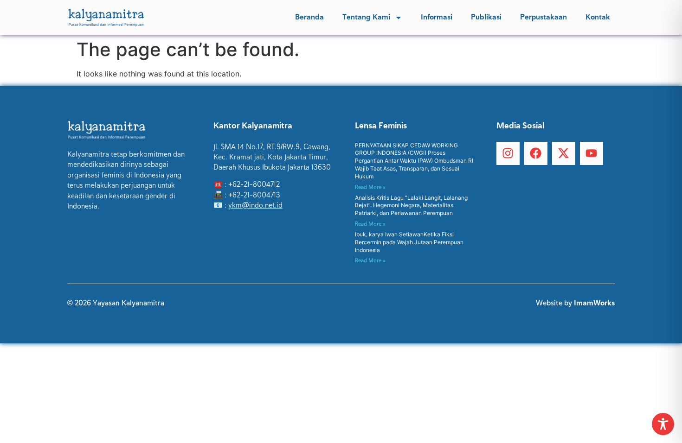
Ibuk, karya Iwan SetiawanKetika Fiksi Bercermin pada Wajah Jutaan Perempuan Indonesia (409, 242)
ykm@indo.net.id (255, 205)
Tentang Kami (366, 17)
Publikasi (486, 17)
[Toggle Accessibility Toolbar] (663, 424)
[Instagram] (508, 153)
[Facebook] (535, 153)
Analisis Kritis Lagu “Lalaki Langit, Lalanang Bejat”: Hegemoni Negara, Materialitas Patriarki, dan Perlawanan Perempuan (411, 205)
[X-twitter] (563, 153)
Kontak (597, 17)
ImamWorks (594, 303)
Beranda (309, 17)
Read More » (370, 187)
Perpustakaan (543, 17)
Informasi (436, 17)
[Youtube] (591, 153)
